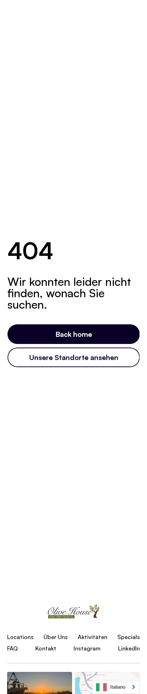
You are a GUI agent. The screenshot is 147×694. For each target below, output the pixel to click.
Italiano (117, 687)
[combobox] (116, 687)
